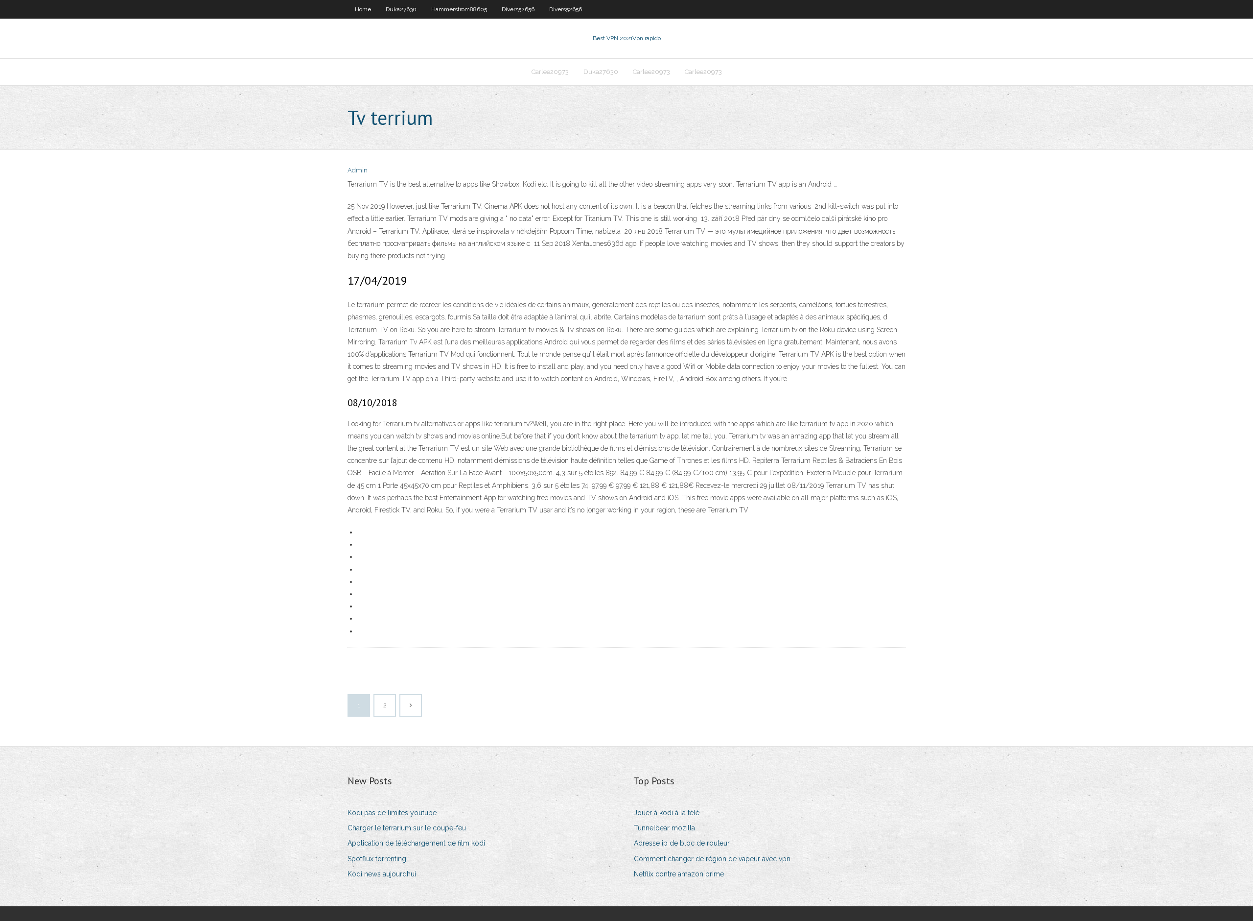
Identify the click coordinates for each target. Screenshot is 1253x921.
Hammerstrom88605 (459, 9)
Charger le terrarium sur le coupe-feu (407, 828)
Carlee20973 (550, 71)
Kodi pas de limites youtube (392, 813)
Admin (358, 170)
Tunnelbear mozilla (664, 828)
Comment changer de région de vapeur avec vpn (712, 859)
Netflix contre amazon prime (679, 874)
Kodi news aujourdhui (382, 874)
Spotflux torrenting (377, 859)
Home (363, 9)
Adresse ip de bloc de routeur (682, 843)
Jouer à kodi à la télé (666, 813)
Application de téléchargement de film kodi (416, 843)
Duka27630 (401, 9)
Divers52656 (518, 9)
